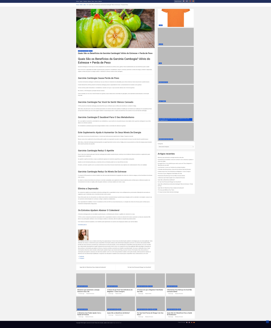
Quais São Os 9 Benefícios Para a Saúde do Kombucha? (93, 267)
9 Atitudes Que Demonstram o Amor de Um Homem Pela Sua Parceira (174, 169)
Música (100, 1)
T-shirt (160, 25)
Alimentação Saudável (83, 50)
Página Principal (178, 1)
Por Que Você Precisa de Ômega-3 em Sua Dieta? (139, 267)
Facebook (81, 256)
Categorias (160, 143)
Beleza (89, 1)
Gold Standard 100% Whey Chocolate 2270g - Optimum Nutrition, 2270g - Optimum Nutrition (174, 119)
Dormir (96, 1)
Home (77, 1)
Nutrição (150, 286)
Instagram (81, 258)
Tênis (160, 63)
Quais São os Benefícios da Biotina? (166, 179)
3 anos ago (110, 293)
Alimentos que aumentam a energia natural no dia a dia (170, 157)
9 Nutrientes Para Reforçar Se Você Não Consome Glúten (171, 175)
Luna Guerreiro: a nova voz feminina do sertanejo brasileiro (171, 167)
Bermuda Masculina (163, 82)
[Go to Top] (267, 321)
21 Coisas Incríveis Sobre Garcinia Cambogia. (168, 192)
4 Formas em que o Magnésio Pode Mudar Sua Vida (170, 173)
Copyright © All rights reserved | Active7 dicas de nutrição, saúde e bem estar (94, 322)
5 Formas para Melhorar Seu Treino (166, 190)
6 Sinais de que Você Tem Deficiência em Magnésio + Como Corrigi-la (174, 171)
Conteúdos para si (82, 224)
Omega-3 (155, 309)
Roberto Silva (118, 293)
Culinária (85, 1)
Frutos (90, 50)
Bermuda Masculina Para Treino (166, 139)
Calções (161, 44)
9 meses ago (81, 293)
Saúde (81, 1)
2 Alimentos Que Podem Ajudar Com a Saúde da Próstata (171, 177)
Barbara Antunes (90, 293)
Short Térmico (162, 101)
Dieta (93, 1)
